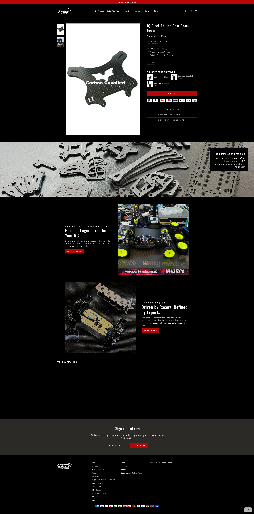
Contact (95, 500)
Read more (150, 330)
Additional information (172, 120)
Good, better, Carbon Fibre (131, 473)
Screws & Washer (99, 483)
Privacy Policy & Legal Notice (161, 463)
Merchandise (97, 490)
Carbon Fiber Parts (99, 469)
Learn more (74, 251)
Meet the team (127, 469)
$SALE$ (95, 497)
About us (124, 466)
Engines (95, 476)
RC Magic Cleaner (99, 493)
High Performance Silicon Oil (103, 480)
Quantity (152, 62)
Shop (123, 463)
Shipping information (172, 115)
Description (172, 110)
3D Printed (96, 486)
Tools (94, 473)
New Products (97, 466)
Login (94, 463)
